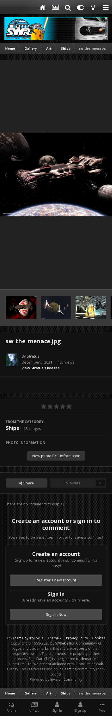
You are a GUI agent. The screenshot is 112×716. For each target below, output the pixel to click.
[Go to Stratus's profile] (12, 360)
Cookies (98, 638)
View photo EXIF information (56, 455)
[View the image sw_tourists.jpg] (56, 307)
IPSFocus (36, 638)
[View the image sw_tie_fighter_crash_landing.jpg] (91, 307)
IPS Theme (15, 638)
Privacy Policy (77, 638)
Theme (54, 638)
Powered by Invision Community (56, 679)
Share (28, 483)
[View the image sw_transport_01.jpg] (21, 307)
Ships (12, 427)
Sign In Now (56, 614)
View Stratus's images (41, 367)
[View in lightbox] (56, 175)
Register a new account (56, 580)
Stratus (33, 356)
